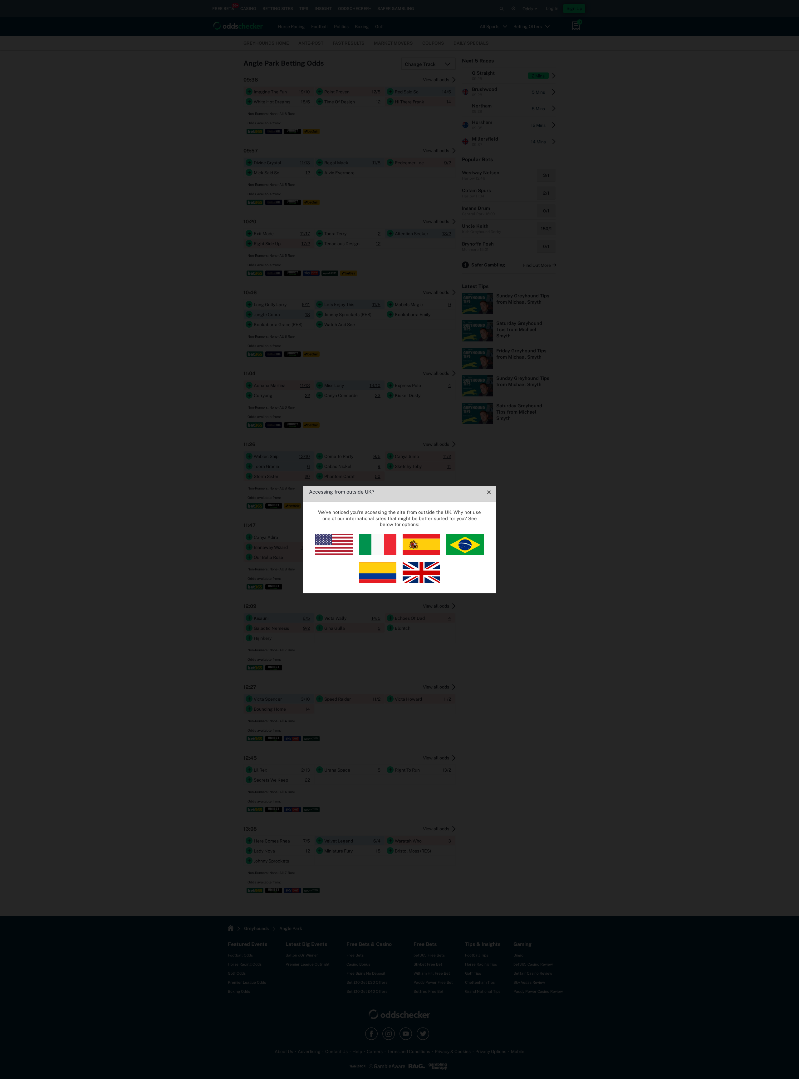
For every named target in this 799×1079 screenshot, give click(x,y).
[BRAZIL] (465, 553)
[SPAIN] (421, 553)
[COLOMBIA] (378, 581)
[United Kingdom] (421, 581)
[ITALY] (378, 553)
